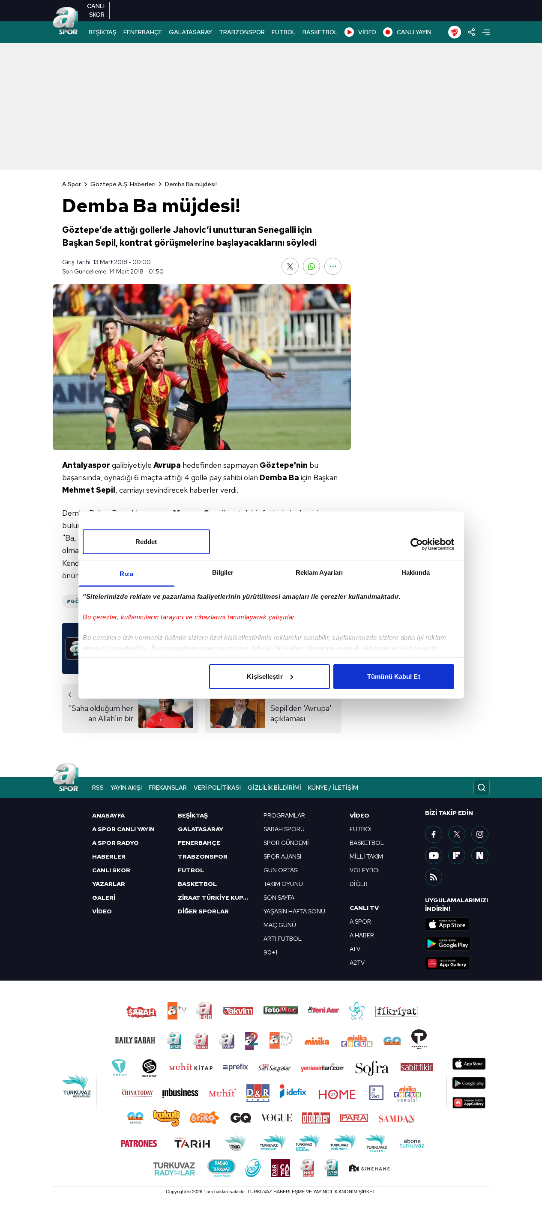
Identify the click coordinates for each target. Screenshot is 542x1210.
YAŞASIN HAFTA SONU (294, 911)
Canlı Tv (364, 908)
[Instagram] (479, 834)
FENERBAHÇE (142, 32)
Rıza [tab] (126, 573)
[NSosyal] (479, 855)
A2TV (357, 962)
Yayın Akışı (126, 787)
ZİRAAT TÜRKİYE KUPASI (215, 897)
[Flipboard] (456, 855)
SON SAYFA (279, 897)
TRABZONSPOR (242, 32)
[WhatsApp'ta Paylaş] (311, 266)
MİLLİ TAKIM (366, 856)
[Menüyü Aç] (486, 32)
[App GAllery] (457, 963)
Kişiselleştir (264, 676)
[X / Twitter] (456, 834)
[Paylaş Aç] (471, 32)
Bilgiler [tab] (223, 572)
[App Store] (457, 924)
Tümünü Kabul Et (393, 676)
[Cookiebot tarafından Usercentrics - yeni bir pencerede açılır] (416, 544)
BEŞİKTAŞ (103, 32)
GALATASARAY (190, 32)
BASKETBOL (320, 32)
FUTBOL (284, 32)
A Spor (71, 184)
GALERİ (103, 897)
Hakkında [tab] (415, 572)
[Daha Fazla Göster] (332, 266)
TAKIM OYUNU (283, 884)
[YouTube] (433, 855)
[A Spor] (65, 21)
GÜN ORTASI (281, 870)
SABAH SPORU (284, 829)
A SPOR (360, 921)
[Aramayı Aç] (481, 787)
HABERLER (109, 856)
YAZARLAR (108, 884)
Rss (98, 787)
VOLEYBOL (366, 870)
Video (359, 815)
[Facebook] (433, 834)
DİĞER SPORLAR (203, 911)
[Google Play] (457, 944)
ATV (355, 949)
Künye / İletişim (333, 787)
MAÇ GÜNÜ (280, 925)
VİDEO (367, 32)
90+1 (270, 952)
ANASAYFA (108, 815)
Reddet (146, 541)
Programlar (284, 815)
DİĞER (359, 884)
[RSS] (433, 877)
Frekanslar (168, 787)
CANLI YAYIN (414, 32)
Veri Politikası (217, 787)
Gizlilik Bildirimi (274, 787)
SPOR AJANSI (282, 856)
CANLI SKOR (111, 870)
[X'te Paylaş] (290, 266)
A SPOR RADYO (115, 843)
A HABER (362, 935)
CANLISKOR (96, 10)
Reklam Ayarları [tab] (319, 572)
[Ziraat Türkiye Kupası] (454, 32)
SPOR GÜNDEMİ (286, 843)
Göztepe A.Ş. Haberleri (123, 184)
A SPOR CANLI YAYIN (123, 829)
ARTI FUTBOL (283, 938)
